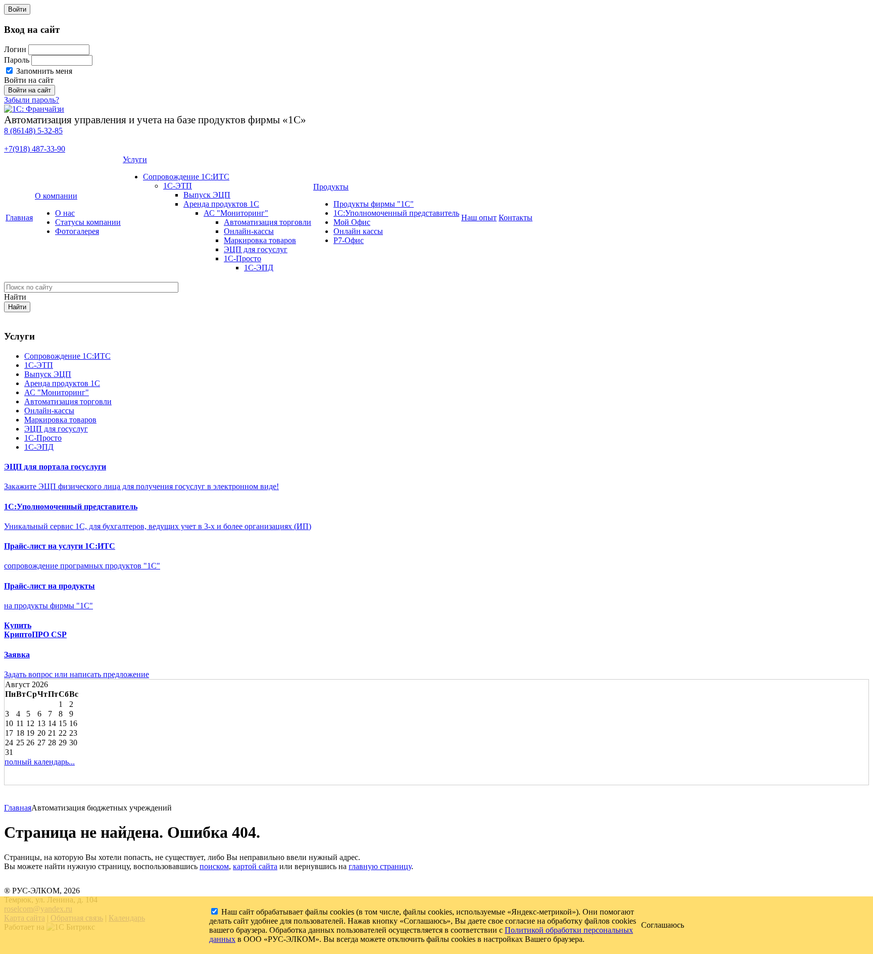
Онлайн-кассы (249, 231)
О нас (65, 213)
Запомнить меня (43, 71)
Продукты (331, 186)
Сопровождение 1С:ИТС (186, 176)
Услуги (135, 159)
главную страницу (380, 866)
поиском (214, 866)
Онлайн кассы (358, 231)
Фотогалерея (77, 231)
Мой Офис (351, 222)
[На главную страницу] (34, 109)
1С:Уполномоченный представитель (396, 213)
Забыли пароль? (31, 100)
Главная (19, 217)
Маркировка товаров (260, 240)
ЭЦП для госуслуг (255, 249)
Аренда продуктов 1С (221, 204)
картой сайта (255, 866)
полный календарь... (40, 761)
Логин (15, 49)
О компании (56, 196)
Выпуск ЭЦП (206, 194)
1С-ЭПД (258, 267)
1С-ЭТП (177, 185)
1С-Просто (242, 258)
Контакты (515, 217)
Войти (17, 9)
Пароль (16, 60)
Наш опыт (479, 217)
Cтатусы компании (88, 222)
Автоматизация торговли (267, 222)
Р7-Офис (348, 240)
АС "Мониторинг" (236, 213)
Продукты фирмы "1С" (373, 204)
